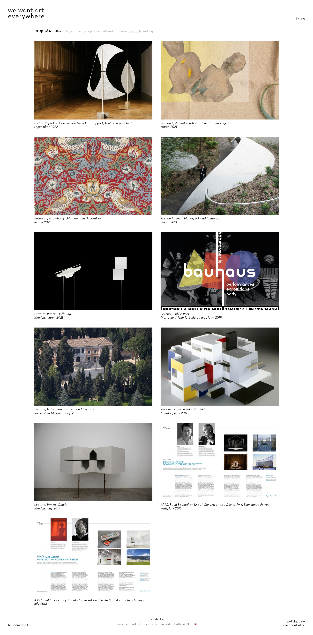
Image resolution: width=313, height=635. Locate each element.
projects (42, 30)
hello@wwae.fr (19, 625)
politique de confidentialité (294, 623)
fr (297, 18)
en (303, 18)
